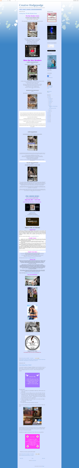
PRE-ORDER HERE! (32, 196)
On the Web (28, 9)
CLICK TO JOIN (32, 212)
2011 (49, 119)
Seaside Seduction (31, 360)
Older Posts (43, 458)
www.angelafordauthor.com (34, 236)
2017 (49, 97)
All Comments (50, 46)
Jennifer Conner (27, 359)
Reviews (24, 9)
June (49, 105)
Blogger (43, 466)
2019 (49, 96)
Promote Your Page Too (50, 77)
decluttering (22, 455)
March (50, 111)
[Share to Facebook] (38, 454)
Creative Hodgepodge (31, 5)
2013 (49, 116)
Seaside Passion (43, 359)
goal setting (26, 455)
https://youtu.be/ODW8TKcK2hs (32, 57)
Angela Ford (22, 359)
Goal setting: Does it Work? (25, 365)
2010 (49, 120)
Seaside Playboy (21, 360)
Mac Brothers (31, 359)
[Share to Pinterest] (38, 358)
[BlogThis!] (36, 358)
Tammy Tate (35, 360)
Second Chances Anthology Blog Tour (36, 9)
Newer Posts (21, 458)
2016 (49, 112)
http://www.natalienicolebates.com (30, 257)
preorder (40, 359)
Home (20, 9)
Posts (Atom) (34, 460)
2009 (49, 121)
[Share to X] (37, 358)
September (50, 101)
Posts (49, 45)
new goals (32, 455)
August (50, 102)
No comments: (32, 358)
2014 (49, 115)
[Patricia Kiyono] (48, 76)
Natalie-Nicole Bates (35, 359)
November (50, 98)
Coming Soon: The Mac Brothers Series (28, 13)
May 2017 (29, 455)
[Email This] (35, 358)
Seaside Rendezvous (26, 360)
